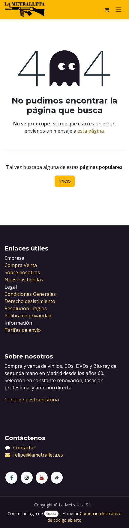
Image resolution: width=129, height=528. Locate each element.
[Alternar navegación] (118, 10)
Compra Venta (20, 265)
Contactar (24, 447)
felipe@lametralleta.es (38, 455)
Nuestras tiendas (23, 279)
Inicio (64, 181)
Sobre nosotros (22, 272)
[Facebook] (11, 478)
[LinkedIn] (42, 478)
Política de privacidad (27, 315)
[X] (27, 478)
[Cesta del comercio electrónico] (106, 10)
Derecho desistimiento (29, 301)
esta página (90, 131)
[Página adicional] (57, 478)
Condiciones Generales (30, 294)
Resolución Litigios (25, 308)
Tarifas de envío (22, 330)
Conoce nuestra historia (31, 399)
